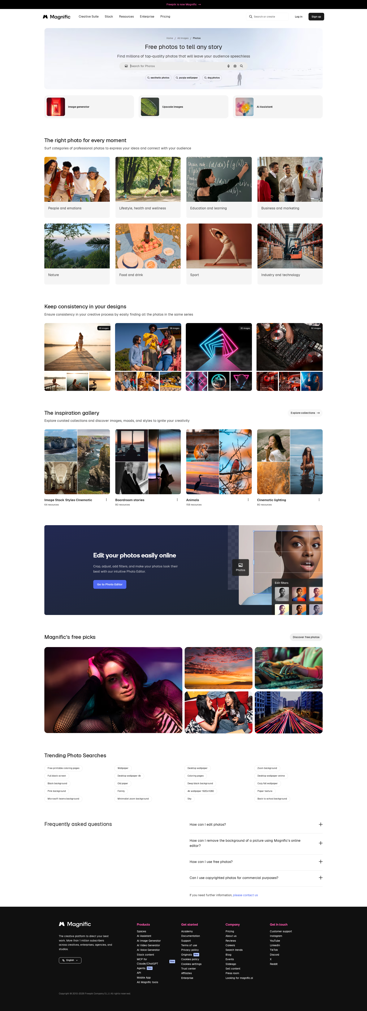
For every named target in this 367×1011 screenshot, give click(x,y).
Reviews (231, 940)
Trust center (188, 968)
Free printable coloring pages (63, 768)
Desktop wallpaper (198, 768)
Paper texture (264, 791)
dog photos (214, 77)
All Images (182, 38)
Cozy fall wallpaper (267, 783)
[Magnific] (75, 925)
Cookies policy (190, 959)
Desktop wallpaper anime (271, 775)
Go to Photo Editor (110, 584)
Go (53, 725)
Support (186, 940)
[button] (70, 960)
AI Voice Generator (148, 950)
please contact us (245, 895)
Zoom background (267, 768)
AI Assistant (144, 936)
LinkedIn (275, 945)
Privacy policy (190, 950)
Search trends (234, 950)
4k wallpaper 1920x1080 (201, 791)
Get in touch (278, 924)
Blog (228, 954)
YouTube (275, 940)
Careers (230, 945)
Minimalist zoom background (133, 798)
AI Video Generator (148, 945)
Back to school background (272, 798)
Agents (144, 968)
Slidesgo (231, 964)
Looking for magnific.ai (239, 978)
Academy (187, 931)
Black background (57, 783)
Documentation (190, 936)
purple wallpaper (188, 77)
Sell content (233, 968)
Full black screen (57, 775)
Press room (232, 973)
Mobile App (144, 977)
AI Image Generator (149, 940)
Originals (189, 954)
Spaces (141, 931)
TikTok (274, 950)
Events (230, 959)
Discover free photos (306, 637)
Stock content (145, 954)
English (70, 960)
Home (169, 38)
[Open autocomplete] (124, 66)
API (139, 973)
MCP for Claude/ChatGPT (155, 961)
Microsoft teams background (63, 798)
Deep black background (200, 783)
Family (121, 791)
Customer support (281, 931)
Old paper (123, 783)
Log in (298, 16)
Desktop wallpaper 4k (129, 775)
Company (233, 924)
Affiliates (186, 973)
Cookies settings (191, 964)
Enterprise (187, 978)
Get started (189, 924)
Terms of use (189, 945)
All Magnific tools (147, 982)
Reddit (274, 964)
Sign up (316, 16)
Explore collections (303, 413)
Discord (274, 954)
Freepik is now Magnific (181, 4)
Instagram (276, 936)
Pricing (165, 17)
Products (143, 924)
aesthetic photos (160, 77)
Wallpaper (123, 768)
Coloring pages (196, 775)
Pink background (57, 791)
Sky (189, 798)
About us (231, 936)
